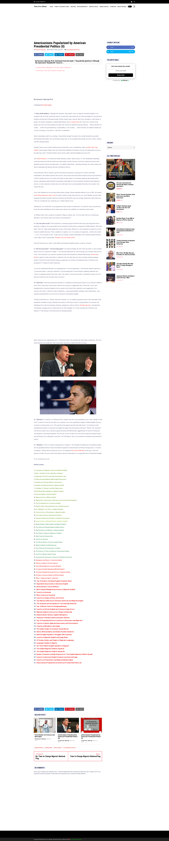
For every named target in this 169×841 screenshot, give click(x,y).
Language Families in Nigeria (47, 643)
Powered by (116, 80)
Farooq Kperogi (58, 747)
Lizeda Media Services (76, 839)
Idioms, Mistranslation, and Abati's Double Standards (55, 632)
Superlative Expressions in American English (52, 584)
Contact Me (113, 6)
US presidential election (73, 49)
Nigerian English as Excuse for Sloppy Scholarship (55, 612)
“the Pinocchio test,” (85, 305)
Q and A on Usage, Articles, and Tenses (51, 598)
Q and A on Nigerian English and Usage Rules (52, 637)
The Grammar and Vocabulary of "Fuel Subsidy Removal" (57, 603)
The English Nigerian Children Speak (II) (51, 651)
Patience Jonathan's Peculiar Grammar (47, 563)
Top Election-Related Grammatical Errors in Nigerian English (53, 572)
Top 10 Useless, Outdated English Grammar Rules (54, 581)
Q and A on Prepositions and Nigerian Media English (55, 660)
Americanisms (48, 747)
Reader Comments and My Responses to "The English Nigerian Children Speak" (64, 654)
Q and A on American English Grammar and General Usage (57, 657)
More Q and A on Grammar (46, 595)
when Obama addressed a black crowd (45, 195)
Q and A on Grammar (44, 592)
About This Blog (121, 6)
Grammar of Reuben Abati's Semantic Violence (53, 618)
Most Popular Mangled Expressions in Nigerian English (56, 589)
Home (51, 6)
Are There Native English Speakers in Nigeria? (53, 646)
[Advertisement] (84, 23)
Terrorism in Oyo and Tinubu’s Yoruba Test (50, 70)
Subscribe (121, 75)
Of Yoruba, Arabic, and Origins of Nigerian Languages (55, 640)
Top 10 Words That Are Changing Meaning (52, 606)
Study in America (104, 6)
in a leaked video (74, 122)
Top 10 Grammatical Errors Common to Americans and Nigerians (60, 620)
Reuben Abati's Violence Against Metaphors (52, 615)
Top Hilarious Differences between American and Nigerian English (60, 601)
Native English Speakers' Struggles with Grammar (54, 634)
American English (39, 747)
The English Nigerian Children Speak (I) (50, 649)
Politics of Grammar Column (62, 6)
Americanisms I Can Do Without (47, 587)
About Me (73, 6)
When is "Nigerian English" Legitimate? (47, 578)
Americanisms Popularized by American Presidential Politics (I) (59, 663)
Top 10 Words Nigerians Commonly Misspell (48, 566)
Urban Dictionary (41, 158)
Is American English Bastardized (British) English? (50, 569)
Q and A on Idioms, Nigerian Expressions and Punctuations (57, 623)
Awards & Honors (93, 6)
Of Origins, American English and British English (50, 575)
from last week (46, 105)
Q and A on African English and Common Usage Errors (56, 609)
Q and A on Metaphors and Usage (48, 626)
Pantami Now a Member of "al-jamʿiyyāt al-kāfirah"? (53, 67)
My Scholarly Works (82, 6)
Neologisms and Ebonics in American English (49, 560)
